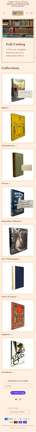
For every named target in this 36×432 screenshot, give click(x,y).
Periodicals (6, 372)
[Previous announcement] (3, 4)
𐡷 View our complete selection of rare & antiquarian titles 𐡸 (16, 53)
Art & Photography (10, 259)
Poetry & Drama (8, 297)
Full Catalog (15, 44)
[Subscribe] (30, 386)
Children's (6, 335)
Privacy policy (21, 428)
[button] (4, 13)
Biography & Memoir (11, 221)
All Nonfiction (8, 146)
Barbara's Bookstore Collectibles (16, 425)
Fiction (4, 183)
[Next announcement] (32, 4)
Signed (4, 108)
